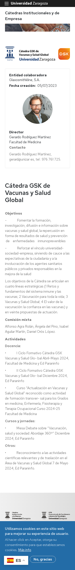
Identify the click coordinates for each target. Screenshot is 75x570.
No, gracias (43, 559)
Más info (24, 550)
